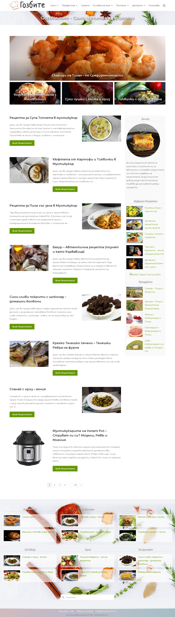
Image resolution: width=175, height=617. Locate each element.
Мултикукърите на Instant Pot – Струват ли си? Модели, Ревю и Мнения (80, 435)
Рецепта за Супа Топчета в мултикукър (44, 118)
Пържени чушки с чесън (152, 532)
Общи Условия (85, 611)
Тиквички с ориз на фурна (140, 99)
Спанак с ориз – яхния (28, 389)
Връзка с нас (67, 611)
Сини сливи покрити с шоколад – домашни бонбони (150, 560)
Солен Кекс (28, 517)
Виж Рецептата (22, 143)
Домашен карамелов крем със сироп (154, 263)
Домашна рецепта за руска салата (152, 224)
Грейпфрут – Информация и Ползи (153, 331)
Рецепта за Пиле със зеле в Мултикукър (43, 205)
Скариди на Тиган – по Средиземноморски (87, 75)
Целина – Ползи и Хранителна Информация (154, 305)
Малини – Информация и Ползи (153, 318)
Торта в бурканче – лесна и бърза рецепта (154, 250)
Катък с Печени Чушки (151, 517)
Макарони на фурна (149, 572)
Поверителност (105, 611)
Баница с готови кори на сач (38, 532)
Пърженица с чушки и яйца (37, 572)
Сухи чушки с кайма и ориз (87, 99)
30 (75, 485)
